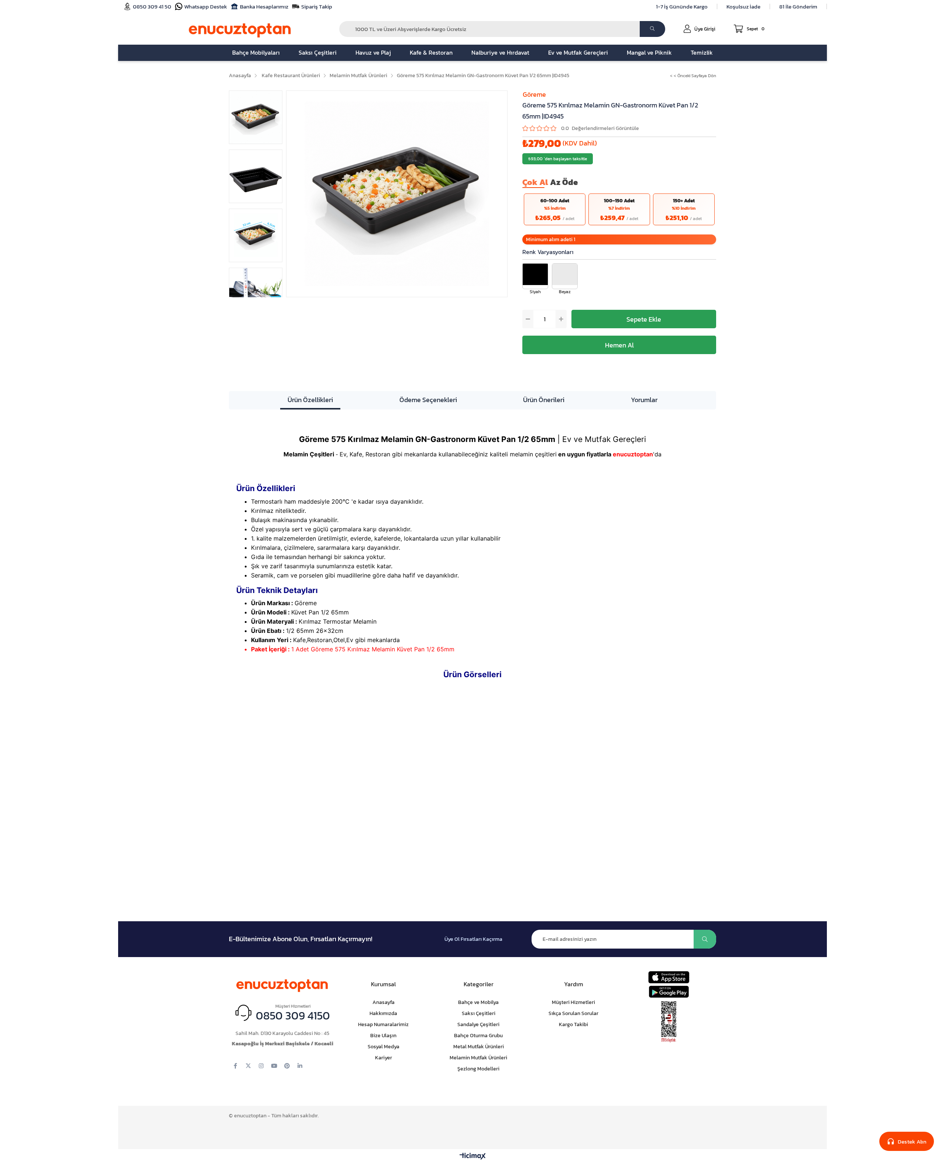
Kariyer (383, 1058)
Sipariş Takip (316, 6)
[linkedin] (299, 1065)
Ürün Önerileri (543, 400)
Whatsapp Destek (205, 6)
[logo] (282, 984)
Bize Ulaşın (383, 1035)
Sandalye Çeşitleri (478, 1024)
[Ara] (652, 29)
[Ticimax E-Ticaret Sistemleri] (473, 1157)
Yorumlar (644, 400)
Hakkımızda (383, 1013)
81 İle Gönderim (798, 6)
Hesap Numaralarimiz (383, 1024)
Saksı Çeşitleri (478, 1013)
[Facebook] (235, 1065)
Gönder (705, 939)
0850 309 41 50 (152, 6)
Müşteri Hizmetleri (573, 1002)
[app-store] (669, 977)
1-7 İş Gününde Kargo (682, 6)
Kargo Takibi (573, 1024)
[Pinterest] (287, 1065)
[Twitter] (248, 1065)
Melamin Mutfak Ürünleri (478, 1058)
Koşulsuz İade (743, 6)
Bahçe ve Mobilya (478, 1002)
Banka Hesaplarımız (264, 6)
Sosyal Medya (383, 1046)
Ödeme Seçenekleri (428, 400)
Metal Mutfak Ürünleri (478, 1046)
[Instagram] (261, 1065)
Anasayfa (383, 1002)
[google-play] (669, 991)
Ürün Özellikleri (310, 400)
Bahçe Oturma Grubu (478, 1035)
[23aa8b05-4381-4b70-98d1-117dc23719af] (669, 1022)
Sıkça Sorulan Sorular (573, 1013)
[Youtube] (274, 1065)
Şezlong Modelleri (478, 1069)
